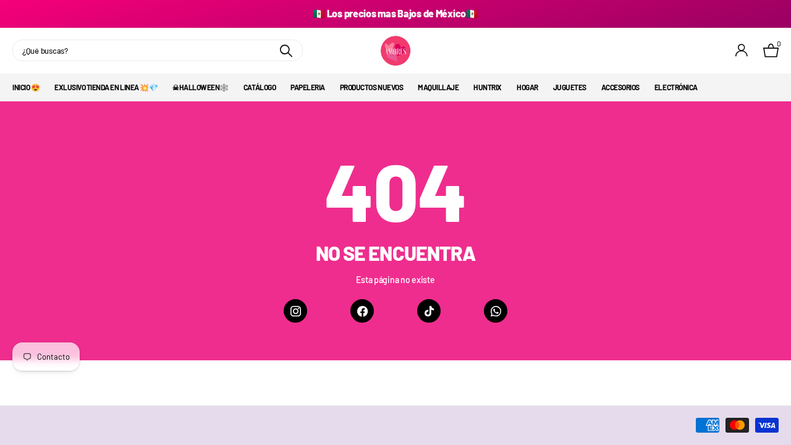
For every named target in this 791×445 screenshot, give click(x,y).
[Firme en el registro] (741, 50)
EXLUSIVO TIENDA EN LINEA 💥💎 (106, 87)
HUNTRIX (487, 87)
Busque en (286, 50)
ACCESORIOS (620, 87)
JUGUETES (569, 87)
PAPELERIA (307, 87)
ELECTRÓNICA (676, 87)
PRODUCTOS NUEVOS (371, 87)
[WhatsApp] (495, 311)
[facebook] (362, 311)
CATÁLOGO (259, 87)
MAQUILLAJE (438, 87)
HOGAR (527, 87)
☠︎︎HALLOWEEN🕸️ (200, 87)
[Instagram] (295, 311)
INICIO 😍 (26, 87)
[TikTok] (429, 311)
